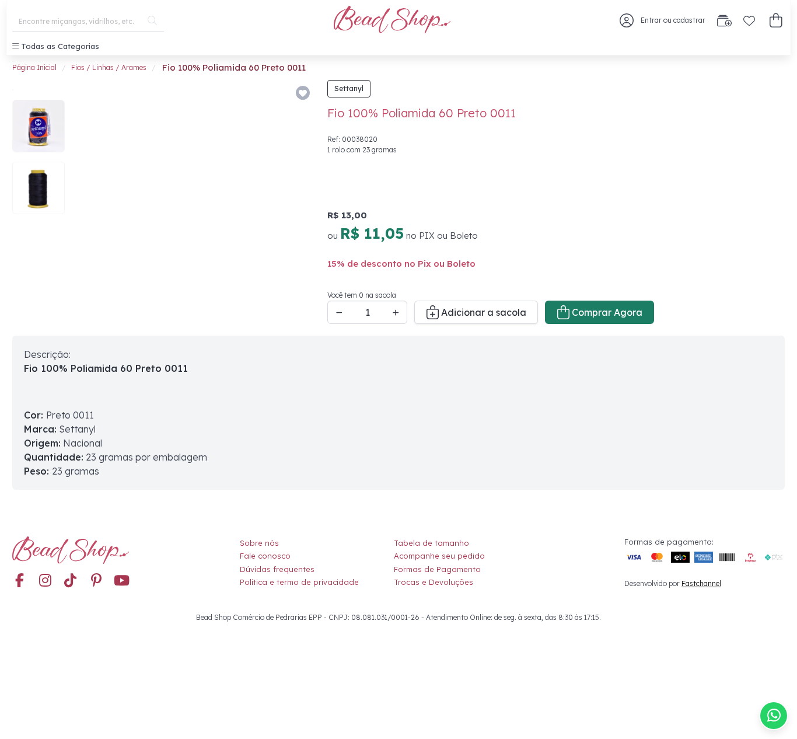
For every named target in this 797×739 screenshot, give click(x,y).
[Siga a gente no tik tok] (71, 581)
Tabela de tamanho (431, 543)
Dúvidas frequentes (277, 569)
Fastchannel (701, 583)
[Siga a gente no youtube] (122, 581)
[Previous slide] (89, 202)
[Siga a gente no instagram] (45, 581)
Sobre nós (259, 543)
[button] (776, 20)
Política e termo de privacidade (299, 582)
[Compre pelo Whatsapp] (773, 715)
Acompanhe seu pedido (439, 555)
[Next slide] (297, 202)
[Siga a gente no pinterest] (96, 581)
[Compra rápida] (724, 20)
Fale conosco (265, 555)
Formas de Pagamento (437, 569)
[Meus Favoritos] (749, 20)
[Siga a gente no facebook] (19, 581)
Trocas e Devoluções (433, 582)
